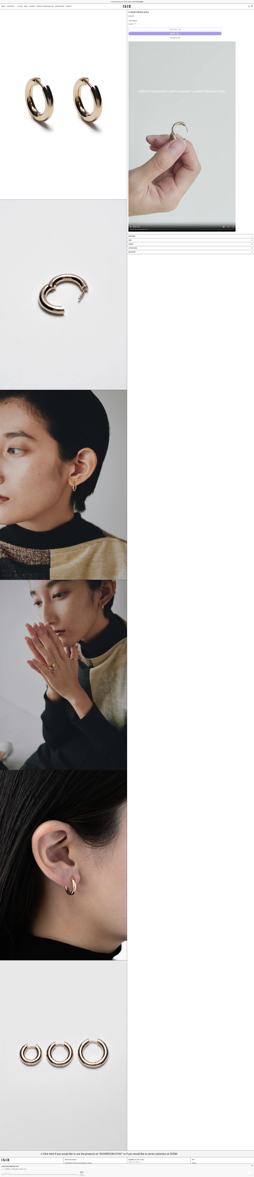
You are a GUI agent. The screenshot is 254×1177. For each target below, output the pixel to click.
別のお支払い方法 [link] (175, 37)
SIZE (130, 240)
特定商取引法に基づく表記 (136, 1159)
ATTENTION (132, 248)
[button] (252, 6)
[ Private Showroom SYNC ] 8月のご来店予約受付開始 (127, 1)
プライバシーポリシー (134, 1162)
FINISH (130, 244)
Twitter (194, 1163)
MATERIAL (132, 236)
